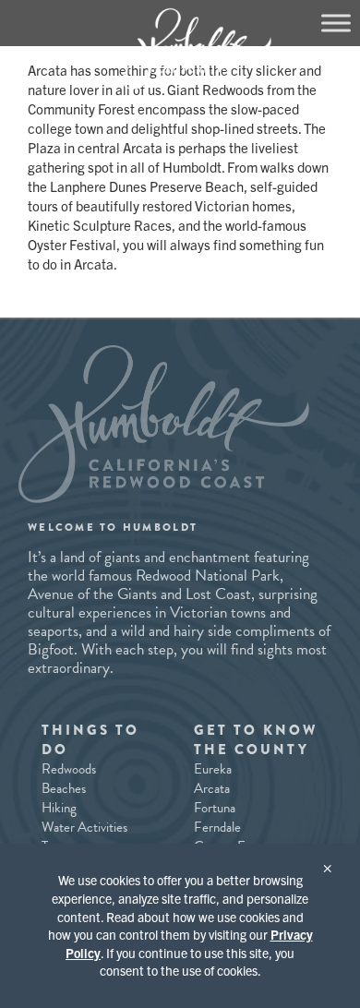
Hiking (59, 808)
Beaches (64, 788)
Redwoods (69, 769)
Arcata (212, 788)
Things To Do (90, 740)
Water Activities (84, 827)
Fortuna (214, 808)
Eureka (213, 769)
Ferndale (217, 827)
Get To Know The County (256, 740)
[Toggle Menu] (336, 22)
